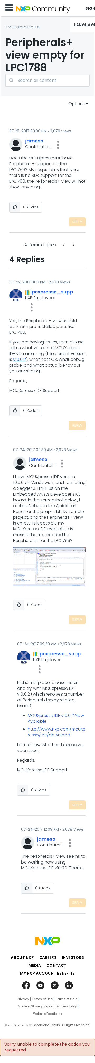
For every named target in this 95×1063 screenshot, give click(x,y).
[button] (58, 144)
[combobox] (47, 80)
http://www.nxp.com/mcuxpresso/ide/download (57, 732)
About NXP (22, 957)
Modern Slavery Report (36, 1006)
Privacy (23, 999)
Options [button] (76, 104)
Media (34, 965)
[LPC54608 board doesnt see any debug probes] (73, 244)
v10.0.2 (19, 359)
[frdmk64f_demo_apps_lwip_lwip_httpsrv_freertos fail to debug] (64, 244)
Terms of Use (42, 999)
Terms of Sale (66, 999)
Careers (48, 957)
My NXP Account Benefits (47, 973)
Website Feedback (47, 1013)
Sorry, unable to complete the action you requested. (47, 1047)
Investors (73, 957)
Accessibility (67, 1006)
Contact (56, 965)
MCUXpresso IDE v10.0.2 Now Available (56, 718)
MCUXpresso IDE (24, 27)
